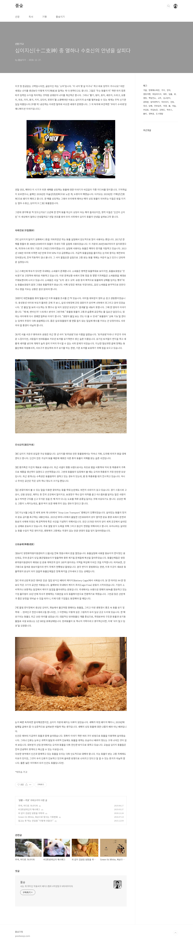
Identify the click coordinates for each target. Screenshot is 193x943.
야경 (165, 105)
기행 (44, 16)
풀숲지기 (60, 16)
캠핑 (145, 98)
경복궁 (151, 113)
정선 (145, 105)
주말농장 (154, 109)
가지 (163, 90)
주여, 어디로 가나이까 (28, 805)
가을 (145, 90)
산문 (17, 16)
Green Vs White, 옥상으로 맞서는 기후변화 (38, 816)
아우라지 (165, 101)
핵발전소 (152, 98)
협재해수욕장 (154, 90)
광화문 (146, 101)
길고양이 (166, 98)
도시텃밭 (159, 113)
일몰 (170, 94)
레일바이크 (156, 94)
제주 (165, 94)
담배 (150, 105)
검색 (168, 6)
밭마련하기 (155, 101)
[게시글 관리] (30, 784)
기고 (27, 800)
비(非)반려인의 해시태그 (29, 809)
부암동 (146, 109)
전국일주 (157, 105)
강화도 (162, 109)
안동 (172, 101)
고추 (159, 98)
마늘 (174, 105)
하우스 (169, 109)
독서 (31, 16)
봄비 (145, 113)
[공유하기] (26, 784)
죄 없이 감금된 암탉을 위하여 (31, 813)
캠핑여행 (146, 94)
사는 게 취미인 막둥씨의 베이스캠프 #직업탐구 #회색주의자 (46, 886)
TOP (175, 932)
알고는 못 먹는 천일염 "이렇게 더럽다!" (36, 820)
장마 (168, 90)
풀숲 (19, 6)
